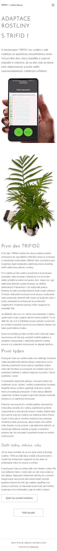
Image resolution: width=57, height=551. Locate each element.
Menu (53, 5)
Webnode (34, 547)
